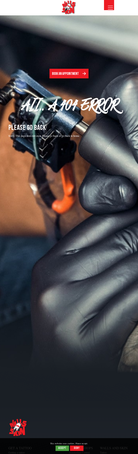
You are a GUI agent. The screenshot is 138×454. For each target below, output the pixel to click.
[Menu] (109, 5)
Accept (62, 448)
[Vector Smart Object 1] (18, 428)
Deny (77, 448)
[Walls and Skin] (69, 7)
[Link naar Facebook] (132, 11)
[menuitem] (109, 5)
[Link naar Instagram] (123, 11)
